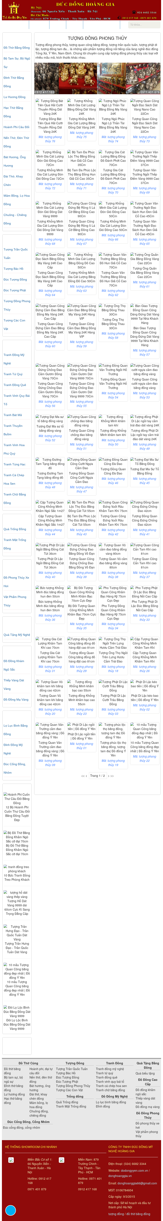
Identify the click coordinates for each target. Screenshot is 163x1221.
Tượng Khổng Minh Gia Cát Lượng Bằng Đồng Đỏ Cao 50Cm (82, 276)
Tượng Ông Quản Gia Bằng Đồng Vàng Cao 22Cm (145, 272)
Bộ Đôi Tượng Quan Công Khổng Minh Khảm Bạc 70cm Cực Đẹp (81, 612)
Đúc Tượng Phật (15, 290)
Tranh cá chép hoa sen (111, 1086)
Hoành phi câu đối (16, 127)
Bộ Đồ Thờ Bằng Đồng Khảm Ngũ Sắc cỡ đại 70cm (17, 849)
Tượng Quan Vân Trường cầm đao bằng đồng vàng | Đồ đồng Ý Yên (50, 748)
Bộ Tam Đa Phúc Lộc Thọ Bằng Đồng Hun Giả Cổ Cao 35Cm (81, 174)
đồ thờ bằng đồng (138, 1214)
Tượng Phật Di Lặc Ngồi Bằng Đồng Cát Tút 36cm (50, 563)
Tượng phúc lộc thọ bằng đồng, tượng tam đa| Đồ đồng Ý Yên (113, 748)
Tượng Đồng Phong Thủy (73, 1086)
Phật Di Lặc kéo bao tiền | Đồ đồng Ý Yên (145, 697)
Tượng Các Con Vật (69, 1090)
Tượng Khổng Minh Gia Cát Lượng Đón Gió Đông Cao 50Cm (113, 225)
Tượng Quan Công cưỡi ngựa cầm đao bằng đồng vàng (145, 383)
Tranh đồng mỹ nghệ (110, 1069)
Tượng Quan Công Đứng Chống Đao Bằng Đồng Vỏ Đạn (82, 563)
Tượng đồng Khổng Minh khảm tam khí (113, 432)
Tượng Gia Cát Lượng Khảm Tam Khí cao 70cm (50, 657)
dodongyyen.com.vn (134, 1170)
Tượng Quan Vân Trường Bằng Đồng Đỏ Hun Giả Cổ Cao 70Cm (113, 278)
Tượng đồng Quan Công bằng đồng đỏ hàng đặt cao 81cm (81, 657)
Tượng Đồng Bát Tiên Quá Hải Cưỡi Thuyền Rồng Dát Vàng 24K (50, 125)
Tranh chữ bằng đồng (110, 1090)
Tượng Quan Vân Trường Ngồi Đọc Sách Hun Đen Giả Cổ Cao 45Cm (144, 227)
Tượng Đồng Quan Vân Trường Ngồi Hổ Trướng (113, 383)
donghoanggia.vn (120, 1176)
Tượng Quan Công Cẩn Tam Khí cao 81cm (144, 563)
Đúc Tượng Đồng (67, 1077)
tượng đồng (116, 1214)
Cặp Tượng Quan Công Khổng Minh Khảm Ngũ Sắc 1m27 (50, 520)
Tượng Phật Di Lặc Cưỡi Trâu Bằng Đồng (113, 699)
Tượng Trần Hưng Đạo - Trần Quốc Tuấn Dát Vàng (17, 947)
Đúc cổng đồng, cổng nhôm (21, 1127)
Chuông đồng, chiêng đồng (39, 1113)
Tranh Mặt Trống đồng (71, 1106)
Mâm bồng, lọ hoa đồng (39, 1105)
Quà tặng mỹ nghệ (17, 634)
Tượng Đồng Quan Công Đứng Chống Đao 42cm (144, 520)
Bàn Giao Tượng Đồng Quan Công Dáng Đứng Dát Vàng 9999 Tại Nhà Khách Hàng (144, 336)
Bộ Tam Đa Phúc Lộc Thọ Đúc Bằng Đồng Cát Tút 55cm (81, 520)
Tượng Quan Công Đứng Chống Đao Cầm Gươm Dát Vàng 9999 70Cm (81, 389)
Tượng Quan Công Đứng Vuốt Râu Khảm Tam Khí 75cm (113, 520)
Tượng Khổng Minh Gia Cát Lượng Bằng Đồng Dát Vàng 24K (82, 123)
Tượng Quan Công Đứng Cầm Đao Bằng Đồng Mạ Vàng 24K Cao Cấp (50, 330)
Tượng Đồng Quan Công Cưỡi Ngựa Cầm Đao (81, 477)
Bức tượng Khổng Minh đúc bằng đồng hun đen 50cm (50, 605)
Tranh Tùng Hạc (14, 464)
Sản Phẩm (19, 25)
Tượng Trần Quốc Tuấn (72, 1069)
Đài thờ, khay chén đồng (38, 1096)
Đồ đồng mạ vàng (16, 699)
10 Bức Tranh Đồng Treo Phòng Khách (17, 877)
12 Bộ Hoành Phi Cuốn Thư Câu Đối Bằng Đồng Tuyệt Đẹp (17, 813)
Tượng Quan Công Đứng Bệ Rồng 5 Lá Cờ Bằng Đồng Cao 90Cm (81, 227)
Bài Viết (58, 25)
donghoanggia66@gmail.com (137, 1183)
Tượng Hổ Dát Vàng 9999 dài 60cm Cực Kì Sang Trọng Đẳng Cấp (17, 907)
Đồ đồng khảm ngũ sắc (145, 1092)
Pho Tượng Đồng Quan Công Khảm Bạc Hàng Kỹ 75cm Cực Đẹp (113, 612)
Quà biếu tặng (145, 1073)
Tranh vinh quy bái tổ (110, 1081)
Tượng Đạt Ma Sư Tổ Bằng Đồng (144, 471)
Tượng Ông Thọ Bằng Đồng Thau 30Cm (113, 323)
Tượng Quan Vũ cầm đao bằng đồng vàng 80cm (113, 563)
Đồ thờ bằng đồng (17, 47)
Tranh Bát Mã (13, 415)
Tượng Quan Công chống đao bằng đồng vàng (81, 434)
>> (112, 775)
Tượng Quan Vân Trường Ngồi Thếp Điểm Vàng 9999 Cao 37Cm (144, 176)
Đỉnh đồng (103, 1106)
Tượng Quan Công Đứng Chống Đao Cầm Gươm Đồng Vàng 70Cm (50, 389)
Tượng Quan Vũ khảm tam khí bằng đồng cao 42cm (50, 699)
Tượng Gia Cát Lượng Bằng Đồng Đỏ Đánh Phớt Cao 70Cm (113, 176)
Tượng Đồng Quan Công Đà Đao (113, 471)
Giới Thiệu (39, 25)
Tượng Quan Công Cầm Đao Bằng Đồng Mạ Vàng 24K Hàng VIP (81, 330)
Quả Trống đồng (15, 529)
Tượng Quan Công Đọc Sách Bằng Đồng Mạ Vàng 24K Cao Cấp (50, 278)
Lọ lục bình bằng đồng (111, 1102)
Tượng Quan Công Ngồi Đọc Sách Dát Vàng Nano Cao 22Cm (144, 125)
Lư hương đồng (14, 97)
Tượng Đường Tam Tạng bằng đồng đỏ (50, 475)
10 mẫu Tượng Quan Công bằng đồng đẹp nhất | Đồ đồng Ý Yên (17, 988)
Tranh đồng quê (15, 385)
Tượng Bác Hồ (13, 268)
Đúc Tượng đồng (15, 279)
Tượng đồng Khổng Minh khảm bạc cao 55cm (82, 699)
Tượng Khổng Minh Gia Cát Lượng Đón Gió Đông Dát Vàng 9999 (50, 227)
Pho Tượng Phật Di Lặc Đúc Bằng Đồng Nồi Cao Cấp (144, 605)
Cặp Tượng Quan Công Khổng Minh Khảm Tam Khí (145, 657)
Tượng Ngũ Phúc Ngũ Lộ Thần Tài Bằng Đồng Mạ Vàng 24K (113, 125)
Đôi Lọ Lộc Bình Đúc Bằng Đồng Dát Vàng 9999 (17, 1024)
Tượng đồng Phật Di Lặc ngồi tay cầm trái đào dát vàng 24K (145, 434)
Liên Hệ (74, 25)
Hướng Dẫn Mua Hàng (101, 25)
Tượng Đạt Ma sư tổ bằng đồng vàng (50, 428)
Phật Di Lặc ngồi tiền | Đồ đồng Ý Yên (82, 736)
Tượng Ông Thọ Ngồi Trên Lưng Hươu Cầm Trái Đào (113, 657)
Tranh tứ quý (13, 374)
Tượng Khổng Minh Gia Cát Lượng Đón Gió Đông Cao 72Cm (50, 174)
